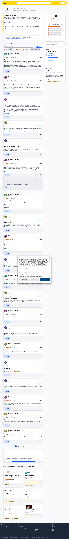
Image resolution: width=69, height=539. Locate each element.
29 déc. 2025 (13, 314)
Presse (36, 529)
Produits (53, 526)
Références (54, 530)
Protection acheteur (4, 528)
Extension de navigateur (5, 530)
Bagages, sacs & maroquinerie (36, 483)
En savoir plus (50, 60)
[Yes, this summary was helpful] (40, 32)
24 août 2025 (13, 163)
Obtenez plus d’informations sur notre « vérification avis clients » (23, 461)
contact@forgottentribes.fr (53, 57)
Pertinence (39, 46)
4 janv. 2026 (13, 347)
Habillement (49, 81)
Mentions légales (4, 537)
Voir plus (47, 79)
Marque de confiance (5, 526)
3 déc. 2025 (13, 220)
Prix (53, 529)
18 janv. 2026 (13, 80)
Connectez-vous (55, 532)
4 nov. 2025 (13, 239)
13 (30, 446)
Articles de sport (8, 503)
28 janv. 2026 (13, 296)
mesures (7, 453)
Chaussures (33, 516)
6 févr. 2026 (13, 417)
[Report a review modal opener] (40, 72)
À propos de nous (38, 528)
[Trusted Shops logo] (5, 3)
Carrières (36, 530)
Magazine (37, 526)
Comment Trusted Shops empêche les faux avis (15, 38)
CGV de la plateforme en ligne (42, 537)
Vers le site (54, 64)
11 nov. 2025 (13, 102)
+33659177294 (51, 53)
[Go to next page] (33, 446)
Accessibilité (32, 537)
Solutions (54, 528)
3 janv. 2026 (13, 400)
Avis (1, 529)
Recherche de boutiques (22, 528)
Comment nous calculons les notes (55, 37)
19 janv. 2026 (13, 57)
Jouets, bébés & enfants (14, 518)
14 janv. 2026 (13, 198)
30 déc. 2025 (13, 279)
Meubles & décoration (55, 81)
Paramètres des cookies (24, 537)
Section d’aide (20, 526)
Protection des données (13, 537)
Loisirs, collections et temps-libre (10, 501)
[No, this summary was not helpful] (41, 32)
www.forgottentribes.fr (52, 55)
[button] (61, 3)
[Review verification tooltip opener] (25, 8)
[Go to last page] (36, 446)
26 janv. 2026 (13, 365)
